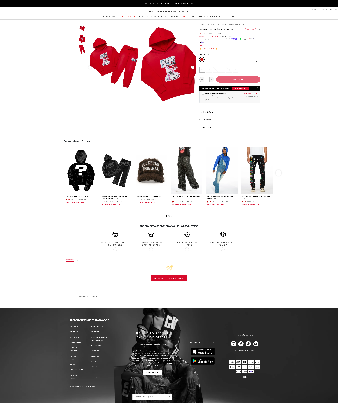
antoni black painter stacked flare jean (256, 197)
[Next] (192, 67)
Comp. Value (217, 33)
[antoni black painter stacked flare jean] (257, 170)
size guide (75, 337)
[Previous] (90, 67)
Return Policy (205, 127)
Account (313, 9)
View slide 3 (171, 216)
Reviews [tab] (70, 260)
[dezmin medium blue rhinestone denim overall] (222, 170)
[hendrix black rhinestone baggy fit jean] (186, 170)
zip (92, 382)
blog (93, 361)
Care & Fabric (205, 119)
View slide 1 (166, 216)
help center (97, 326)
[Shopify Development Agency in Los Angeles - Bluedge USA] (244, 376)
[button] (111, 17)
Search (323, 9)
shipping (95, 351)
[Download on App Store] (203, 351)
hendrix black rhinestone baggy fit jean (186, 197)
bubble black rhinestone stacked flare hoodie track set (115, 197)
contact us (96, 332)
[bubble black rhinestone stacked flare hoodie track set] (116, 170)
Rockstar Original (244, 350)
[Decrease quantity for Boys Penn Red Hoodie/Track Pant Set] (201, 79)
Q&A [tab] (78, 260)
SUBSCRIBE (152, 372)
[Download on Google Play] (203, 361)
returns (95, 356)
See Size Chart (254, 62)
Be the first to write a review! (169, 278)
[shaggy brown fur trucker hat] (151, 170)
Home (201, 24)
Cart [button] (333, 9)
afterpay (95, 372)
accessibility (77, 370)
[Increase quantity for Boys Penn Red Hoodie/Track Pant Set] (211, 79)
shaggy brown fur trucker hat (149, 196)
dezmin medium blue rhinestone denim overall (220, 197)
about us (74, 326)
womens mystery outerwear (77, 196)
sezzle (94, 377)
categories (75, 342)
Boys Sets (210, 24)
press (72, 364)
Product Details (206, 112)
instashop (96, 345)
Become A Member (225, 36)
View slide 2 (169, 216)
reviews (74, 332)
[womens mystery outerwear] (81, 170)
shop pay (95, 366)
